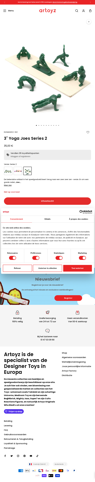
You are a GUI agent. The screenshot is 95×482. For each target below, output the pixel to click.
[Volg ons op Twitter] (11, 456)
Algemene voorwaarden (74, 357)
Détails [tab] (48, 219)
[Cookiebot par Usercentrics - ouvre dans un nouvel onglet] (81, 212)
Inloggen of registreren (20, 156)
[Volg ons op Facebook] (5, 456)
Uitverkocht (47, 201)
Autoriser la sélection (47, 268)
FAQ (6, 430)
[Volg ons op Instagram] (18, 456)
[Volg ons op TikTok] (37, 456)
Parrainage (9, 448)
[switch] (35, 258)
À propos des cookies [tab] (78, 219)
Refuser (17, 268)
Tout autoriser (77, 268)
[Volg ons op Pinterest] (24, 456)
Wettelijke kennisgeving (74, 362)
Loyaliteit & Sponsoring (15, 443)
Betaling (8, 421)
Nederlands (59, 464)
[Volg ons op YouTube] (31, 456)
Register (68, 298)
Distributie (67, 375)
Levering (8, 425)
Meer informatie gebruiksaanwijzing (65, 2)
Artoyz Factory (69, 370)
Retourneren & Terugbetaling (18, 439)
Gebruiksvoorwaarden (15, 434)
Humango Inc (11, 132)
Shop (64, 353)
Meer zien (8, 185)
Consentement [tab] (16, 219)
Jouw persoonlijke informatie (76, 366)
